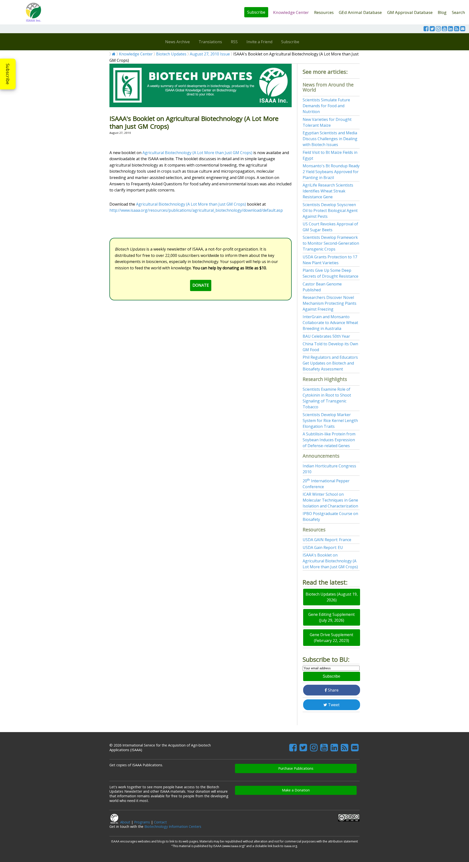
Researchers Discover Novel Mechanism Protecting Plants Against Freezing (329, 303)
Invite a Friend (259, 41)
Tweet (333, 704)
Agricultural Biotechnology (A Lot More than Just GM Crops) (197, 152)
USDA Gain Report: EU (323, 547)
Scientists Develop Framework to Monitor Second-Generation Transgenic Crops (331, 243)
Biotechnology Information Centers (172, 826)
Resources (324, 12)
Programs (142, 822)
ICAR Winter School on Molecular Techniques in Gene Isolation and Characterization (330, 500)
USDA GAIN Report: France (327, 539)
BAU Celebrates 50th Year (326, 336)
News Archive (177, 41)
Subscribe (256, 12)
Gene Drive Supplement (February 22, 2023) (331, 637)
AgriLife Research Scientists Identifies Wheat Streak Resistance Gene (328, 191)
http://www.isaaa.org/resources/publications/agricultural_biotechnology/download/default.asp (196, 210)
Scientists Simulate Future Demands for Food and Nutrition (326, 105)
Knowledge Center (291, 12)
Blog (442, 12)
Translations (210, 41)
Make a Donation (296, 790)
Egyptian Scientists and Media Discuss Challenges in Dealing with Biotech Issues (330, 138)
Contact (160, 822)
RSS (234, 41)
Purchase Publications (295, 768)
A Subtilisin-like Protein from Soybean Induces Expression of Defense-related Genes (329, 439)
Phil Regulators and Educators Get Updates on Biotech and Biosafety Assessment (330, 363)
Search (458, 12)
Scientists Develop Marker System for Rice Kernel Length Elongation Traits (330, 420)
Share (333, 690)
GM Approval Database (410, 12)
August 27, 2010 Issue (210, 54)
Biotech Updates (171, 54)
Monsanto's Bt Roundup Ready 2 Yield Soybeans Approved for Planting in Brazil (331, 171)
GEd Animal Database (360, 12)
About (125, 822)
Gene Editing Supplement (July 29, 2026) (331, 617)
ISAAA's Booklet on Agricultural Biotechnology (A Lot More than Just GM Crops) (330, 560)
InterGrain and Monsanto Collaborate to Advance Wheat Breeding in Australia (330, 322)
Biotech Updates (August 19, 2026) (332, 597)
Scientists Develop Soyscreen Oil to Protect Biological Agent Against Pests (330, 210)
